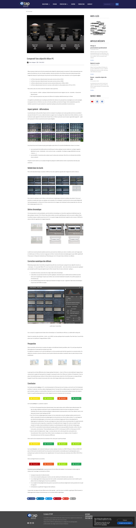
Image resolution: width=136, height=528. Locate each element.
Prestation (63, 4)
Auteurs (87, 514)
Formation (81, 4)
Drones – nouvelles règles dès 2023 (98, 78)
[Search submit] (117, 4)
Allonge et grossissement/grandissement (98, 47)
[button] (34, 398)
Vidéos (73, 4)
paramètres (104, 524)
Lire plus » (92, 60)
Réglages (125, 520)
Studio (55, 4)
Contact (89, 4)
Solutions (45, 4)
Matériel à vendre (95, 63)
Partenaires (89, 516)
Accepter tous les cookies (125, 523)
